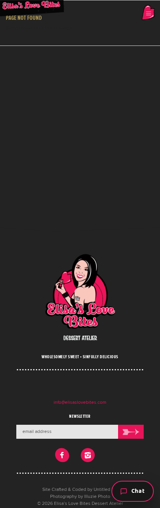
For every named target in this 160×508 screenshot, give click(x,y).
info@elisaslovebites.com (80, 402)
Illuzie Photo (97, 496)
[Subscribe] (131, 432)
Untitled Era (106, 489)
